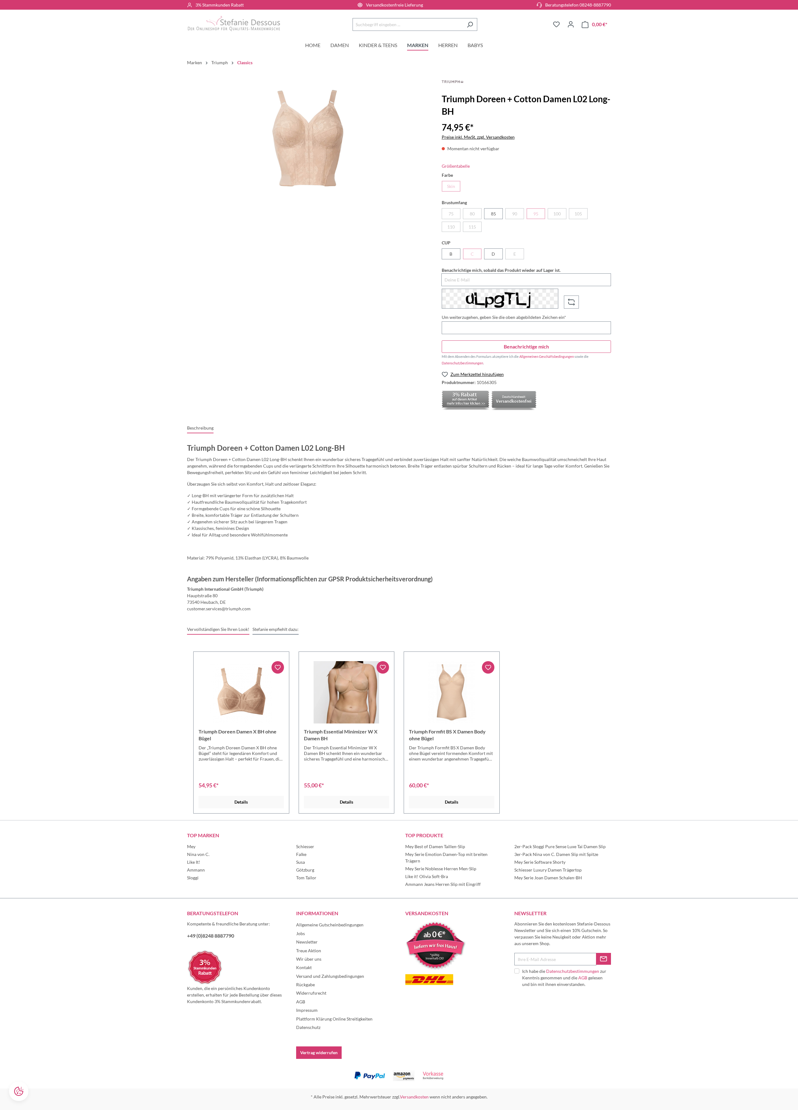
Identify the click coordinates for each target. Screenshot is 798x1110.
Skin (451, 186)
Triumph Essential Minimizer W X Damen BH (340, 734)
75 (451, 213)
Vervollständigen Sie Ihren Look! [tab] (218, 629)
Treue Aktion (308, 950)
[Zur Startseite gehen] (234, 23)
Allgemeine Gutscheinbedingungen (329, 924)
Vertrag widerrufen (319, 1052)
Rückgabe (305, 984)
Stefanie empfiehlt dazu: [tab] (275, 629)
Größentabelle (456, 166)
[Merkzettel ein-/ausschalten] (278, 667)
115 (472, 226)
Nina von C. (198, 854)
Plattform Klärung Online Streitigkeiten (334, 1018)
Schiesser (305, 846)
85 (493, 213)
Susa (300, 862)
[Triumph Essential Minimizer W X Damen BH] (346, 692)
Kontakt (304, 967)
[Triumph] (453, 81)
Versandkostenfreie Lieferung (394, 4)
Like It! (193, 862)
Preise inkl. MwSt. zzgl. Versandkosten (478, 137)
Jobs (300, 933)
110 (451, 226)
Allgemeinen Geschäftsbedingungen (546, 356)
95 (535, 213)
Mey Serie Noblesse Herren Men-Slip (440, 868)
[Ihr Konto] (571, 24)
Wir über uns (308, 959)
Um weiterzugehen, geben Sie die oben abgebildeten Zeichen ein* (504, 317)
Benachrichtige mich (526, 346)
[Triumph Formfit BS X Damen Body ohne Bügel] (451, 692)
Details (241, 802)
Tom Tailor (306, 877)
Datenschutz (308, 1027)
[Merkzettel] (556, 24)
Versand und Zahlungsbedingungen (330, 976)
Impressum (307, 1010)
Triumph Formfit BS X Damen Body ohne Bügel (447, 734)
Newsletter (307, 941)
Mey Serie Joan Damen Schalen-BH (548, 877)
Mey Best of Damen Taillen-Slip (435, 846)
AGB (300, 1001)
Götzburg (305, 869)
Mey (191, 846)
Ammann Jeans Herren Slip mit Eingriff (443, 884)
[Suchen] (470, 24)
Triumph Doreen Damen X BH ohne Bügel (237, 734)
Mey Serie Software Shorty (539, 862)
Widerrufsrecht (311, 993)
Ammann (196, 869)
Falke (301, 854)
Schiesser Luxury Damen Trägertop (548, 869)
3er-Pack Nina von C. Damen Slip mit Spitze (556, 854)
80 (472, 213)
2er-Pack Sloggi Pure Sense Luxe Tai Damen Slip (560, 846)
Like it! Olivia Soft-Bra (426, 876)
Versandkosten (414, 1096)
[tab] (200, 428)
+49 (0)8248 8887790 (210, 936)
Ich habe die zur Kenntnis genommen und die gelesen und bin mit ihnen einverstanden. (564, 977)
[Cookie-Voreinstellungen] (18, 1091)
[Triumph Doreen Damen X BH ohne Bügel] (241, 692)
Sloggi (193, 877)
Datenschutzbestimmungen (462, 363)
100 (557, 213)
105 (578, 213)
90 (514, 213)
